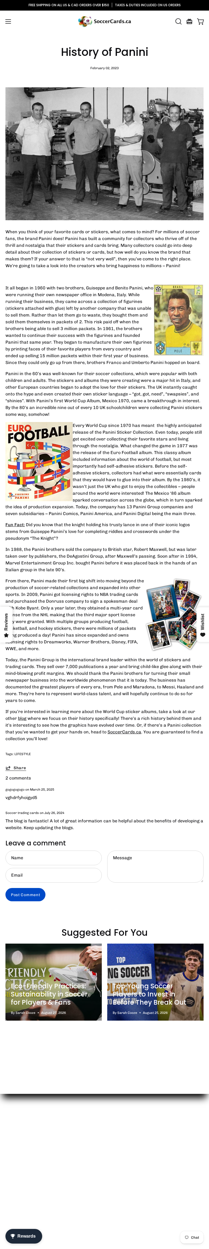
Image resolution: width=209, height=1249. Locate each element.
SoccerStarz (123, 1160)
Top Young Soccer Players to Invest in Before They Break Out (149, 994)
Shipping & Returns (25, 1160)
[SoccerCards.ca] (104, 21)
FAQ (9, 1169)
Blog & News (18, 1151)
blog (22, 718)
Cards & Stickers (127, 1133)
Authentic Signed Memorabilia (141, 1169)
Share (20, 767)
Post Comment (25, 894)
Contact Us (17, 1142)
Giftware (119, 1151)
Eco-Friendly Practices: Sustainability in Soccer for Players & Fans (49, 994)
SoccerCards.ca (124, 731)
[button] (178, 21)
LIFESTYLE (22, 754)
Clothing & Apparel (129, 1142)
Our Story (15, 1133)
